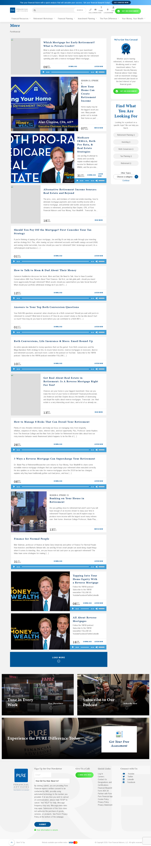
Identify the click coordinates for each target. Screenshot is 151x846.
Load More (58, 657)
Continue (125, 180)
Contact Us (102, 779)
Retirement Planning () (126, 135)
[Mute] (97, 72)
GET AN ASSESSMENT (128, 91)
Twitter (130, 776)
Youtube (130, 773)
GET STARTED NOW (121, 3)
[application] (73, 72)
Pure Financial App (105, 796)
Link (3, 675)
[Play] (43, 72)
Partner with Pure (105, 793)
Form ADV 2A (103, 790)
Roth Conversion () (126, 149)
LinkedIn (130, 779)
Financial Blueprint (105, 788)
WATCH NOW (98, 128)
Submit (42, 824)
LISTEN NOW (98, 66)
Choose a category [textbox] (126, 176)
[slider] (102, 72)
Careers (101, 776)
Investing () (126, 142)
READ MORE (99, 220)
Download (73, 66)
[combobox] (126, 176)
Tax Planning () (126, 156)
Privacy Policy (103, 802)
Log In (100, 773)
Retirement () (126, 163)
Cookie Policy (103, 799)
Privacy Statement (105, 805)
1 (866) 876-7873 (84, 775)
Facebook (131, 782)
